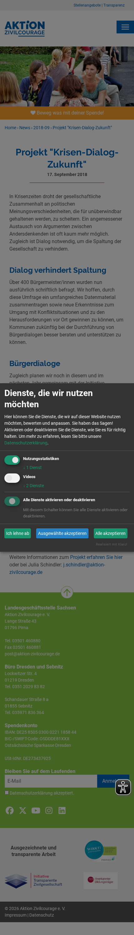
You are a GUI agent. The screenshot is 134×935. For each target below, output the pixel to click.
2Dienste (33, 485)
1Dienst (32, 467)
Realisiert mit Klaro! (111, 544)
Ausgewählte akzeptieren (62, 533)
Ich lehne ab (17, 533)
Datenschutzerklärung (25, 442)
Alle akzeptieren (110, 533)
